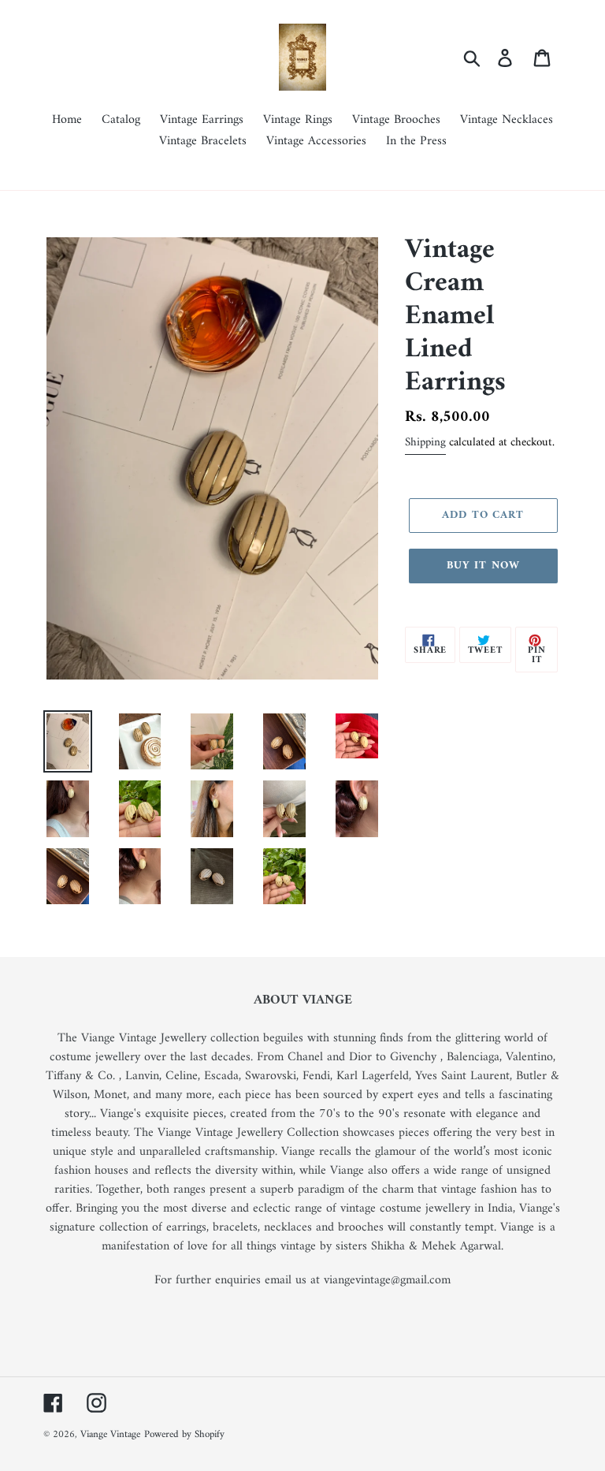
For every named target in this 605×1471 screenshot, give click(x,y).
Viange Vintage (110, 1434)
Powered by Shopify (184, 1434)
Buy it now (483, 565)
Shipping (425, 442)
